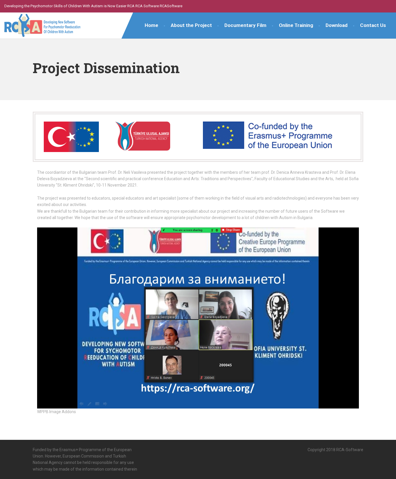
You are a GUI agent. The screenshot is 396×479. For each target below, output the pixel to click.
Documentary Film (245, 25)
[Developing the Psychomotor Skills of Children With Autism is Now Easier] (43, 26)
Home (151, 25)
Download (337, 25)
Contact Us (373, 25)
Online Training (296, 25)
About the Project (191, 25)
